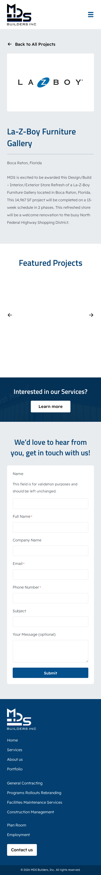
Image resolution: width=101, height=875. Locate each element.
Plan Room (16, 825)
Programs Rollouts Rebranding (34, 792)
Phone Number (27, 587)
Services (14, 749)
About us (15, 759)
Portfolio (15, 769)
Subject (19, 611)
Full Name (22, 516)
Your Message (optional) (34, 634)
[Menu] (91, 14)
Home (12, 740)
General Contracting (25, 783)
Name (18, 473)
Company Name (27, 540)
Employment (18, 834)
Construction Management (30, 812)
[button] (10, 315)
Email (18, 563)
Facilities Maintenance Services (34, 802)
